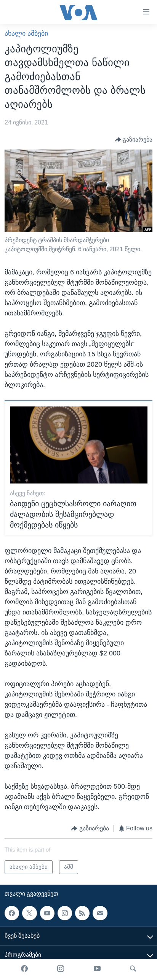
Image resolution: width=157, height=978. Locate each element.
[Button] (134, 140)
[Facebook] (24, 968)
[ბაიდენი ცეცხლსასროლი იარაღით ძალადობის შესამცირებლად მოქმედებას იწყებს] (78, 444)
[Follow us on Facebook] (12, 913)
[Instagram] (60, 968)
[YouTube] (97, 968)
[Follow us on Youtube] (47, 913)
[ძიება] (133, 968)
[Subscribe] (100, 913)
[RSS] (82, 913)
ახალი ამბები (26, 33)
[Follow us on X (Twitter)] (29, 913)
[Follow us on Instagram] (65, 913)
